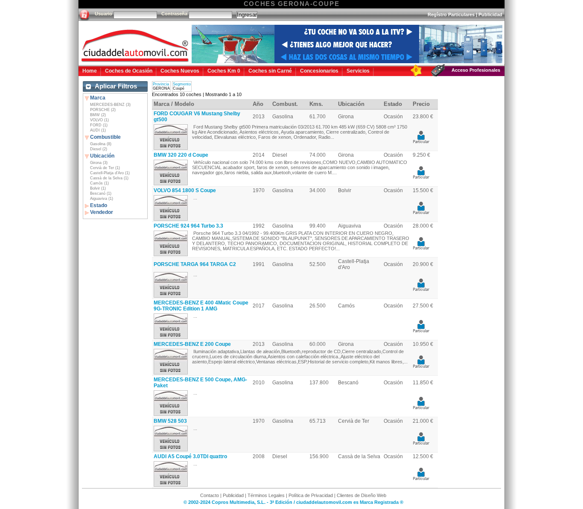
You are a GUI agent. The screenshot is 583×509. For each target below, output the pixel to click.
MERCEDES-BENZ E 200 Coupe (192, 344)
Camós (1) (99, 183)
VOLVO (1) (99, 120)
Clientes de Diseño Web (361, 495)
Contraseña (174, 13)
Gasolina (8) (100, 144)
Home (89, 71)
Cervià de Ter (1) (105, 168)
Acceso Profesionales (476, 70)
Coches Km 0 (223, 71)
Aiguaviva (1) (101, 198)
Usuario (103, 13)
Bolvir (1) (98, 188)
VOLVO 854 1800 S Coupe (185, 190)
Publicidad (490, 14)
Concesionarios (319, 71)
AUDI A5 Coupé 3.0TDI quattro (190, 456)
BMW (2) (98, 115)
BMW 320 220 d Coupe (181, 155)
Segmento (182, 84)
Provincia (161, 84)
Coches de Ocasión (128, 71)
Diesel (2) (98, 149)
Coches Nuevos (179, 71)
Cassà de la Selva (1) (109, 178)
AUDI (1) (98, 130)
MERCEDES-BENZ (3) (110, 104)
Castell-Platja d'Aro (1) (110, 173)
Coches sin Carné (270, 71)
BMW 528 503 (170, 421)
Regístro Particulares (451, 14)
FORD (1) (99, 125)
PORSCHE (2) (103, 110)
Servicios (358, 71)
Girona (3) (99, 163)
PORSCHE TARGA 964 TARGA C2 (195, 264)
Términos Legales (266, 495)
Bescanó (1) (100, 193)
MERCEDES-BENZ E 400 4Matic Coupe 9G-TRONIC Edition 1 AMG (201, 306)
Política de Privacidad (311, 495)
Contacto (209, 495)
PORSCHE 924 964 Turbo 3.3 (188, 226)
